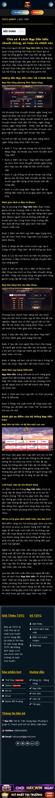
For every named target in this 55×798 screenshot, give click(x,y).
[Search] (51, 4)
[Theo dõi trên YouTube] (27, 743)
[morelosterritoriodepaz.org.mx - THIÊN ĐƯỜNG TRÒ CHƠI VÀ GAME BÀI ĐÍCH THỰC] (27, 4)
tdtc (35, 207)
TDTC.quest (9, 19)
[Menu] (4, 4)
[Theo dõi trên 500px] (32, 743)
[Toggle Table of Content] (20, 31)
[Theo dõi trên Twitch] (37, 743)
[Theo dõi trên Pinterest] (22, 743)
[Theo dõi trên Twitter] (18, 743)
